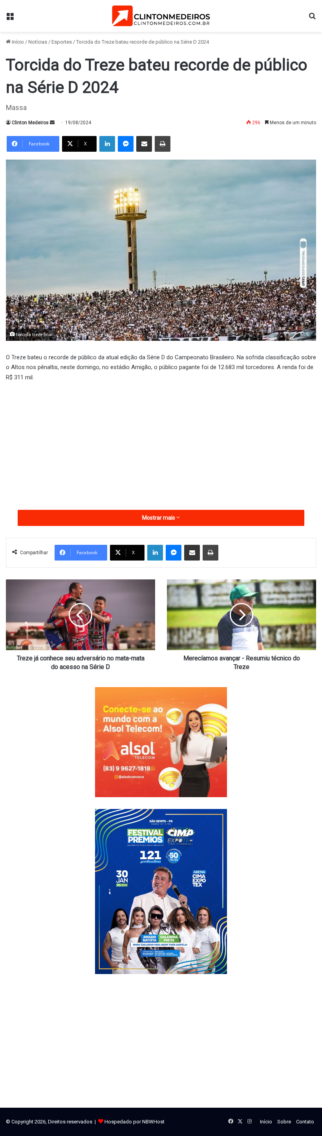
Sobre (284, 1122)
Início (17, 42)
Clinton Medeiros (30, 122)
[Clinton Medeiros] (161, 16)
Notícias (37, 42)
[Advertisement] (161, 447)
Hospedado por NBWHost (134, 1122)
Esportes (61, 42)
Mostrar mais (159, 518)
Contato (305, 1122)
